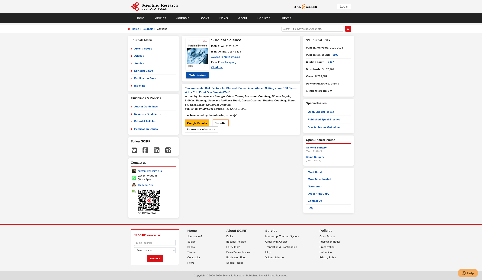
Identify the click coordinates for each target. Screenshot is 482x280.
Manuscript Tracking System (282, 236)
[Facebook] (145, 149)
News (223, 18)
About (242, 18)
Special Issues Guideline (324, 127)
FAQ (310, 207)
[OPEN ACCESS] (305, 6)
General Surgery (316, 147)
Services (263, 18)
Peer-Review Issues (238, 252)
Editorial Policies (145, 121)
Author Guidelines (146, 106)
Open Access (327, 236)
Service (271, 231)
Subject (191, 241)
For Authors (233, 246)
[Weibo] (168, 149)
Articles (160, 18)
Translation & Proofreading (281, 246)
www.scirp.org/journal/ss (225, 56)
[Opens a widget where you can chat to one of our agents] (468, 273)
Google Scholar (197, 123)
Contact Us (315, 200)
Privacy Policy (328, 257)
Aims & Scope (143, 48)
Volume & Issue (274, 257)
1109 (335, 54)
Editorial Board (143, 70)
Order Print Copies (276, 241)
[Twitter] (134, 149)
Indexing (140, 85)
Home (140, 18)
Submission (197, 75)
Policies (326, 231)
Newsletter (314, 186)
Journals (182, 18)
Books (204, 18)
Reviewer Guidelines (147, 114)
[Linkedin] (156, 149)
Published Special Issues (324, 119)
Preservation (327, 246)
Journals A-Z (194, 236)
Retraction (326, 252)
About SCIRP (236, 231)
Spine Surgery (315, 156)
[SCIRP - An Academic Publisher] (154, 6)
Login (344, 6)
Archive (139, 63)
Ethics (229, 236)
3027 (331, 61)
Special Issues (234, 262)
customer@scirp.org (150, 170)
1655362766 (145, 184)
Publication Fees (145, 78)
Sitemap (192, 252)
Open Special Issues (321, 111)
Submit (286, 18)
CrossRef (221, 123)
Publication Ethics (146, 128)
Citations (217, 67)
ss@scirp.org (228, 62)
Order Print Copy (318, 193)
